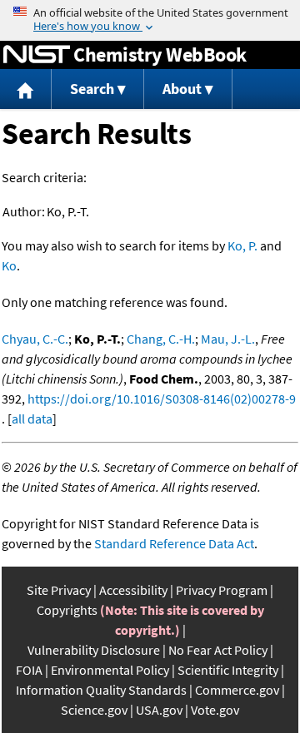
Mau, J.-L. (228, 338)
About (182, 88)
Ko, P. (243, 245)
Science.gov (94, 709)
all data (32, 418)
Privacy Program (222, 590)
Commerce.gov (237, 689)
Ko (9, 265)
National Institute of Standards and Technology (36, 55)
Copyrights (67, 610)
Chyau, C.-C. (35, 338)
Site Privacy (59, 590)
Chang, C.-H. (161, 338)
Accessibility (133, 590)
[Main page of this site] (26, 89)
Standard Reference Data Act (174, 543)
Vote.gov (215, 709)
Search (92, 88)
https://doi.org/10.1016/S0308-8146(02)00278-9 (162, 398)
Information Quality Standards (101, 689)
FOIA (29, 669)
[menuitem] (26, 89)
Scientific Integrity (228, 669)
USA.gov (159, 709)
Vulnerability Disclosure (94, 649)
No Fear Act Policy (218, 649)
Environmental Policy (110, 669)
